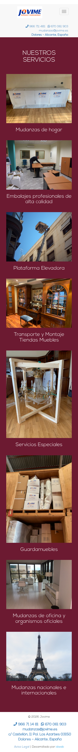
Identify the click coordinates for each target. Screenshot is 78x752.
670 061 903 (59, 26)
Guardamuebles (39, 549)
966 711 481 (36, 26)
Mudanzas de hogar (39, 130)
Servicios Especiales (39, 444)
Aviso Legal (22, 746)
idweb (60, 746)
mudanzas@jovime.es (53, 30)
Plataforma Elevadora (39, 268)
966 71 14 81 (27, 724)
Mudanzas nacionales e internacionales (39, 690)
